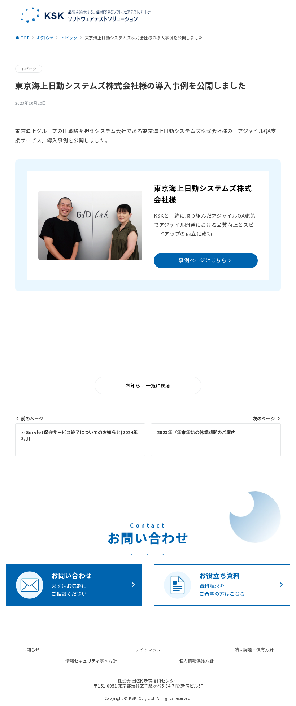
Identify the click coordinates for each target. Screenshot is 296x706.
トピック (28, 69)
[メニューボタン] (10, 16)
